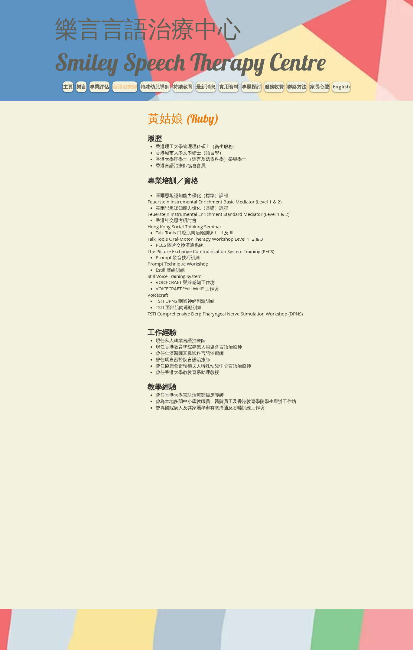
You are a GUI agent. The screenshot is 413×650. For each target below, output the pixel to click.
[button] (155, 86)
